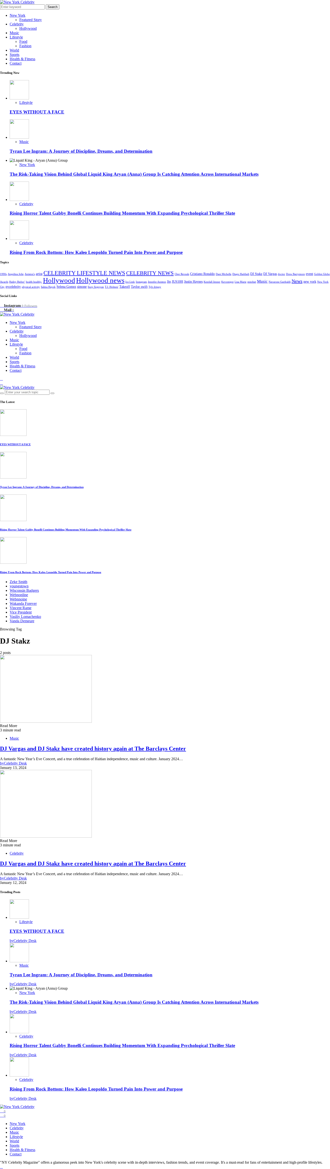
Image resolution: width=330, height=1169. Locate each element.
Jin (169, 281)
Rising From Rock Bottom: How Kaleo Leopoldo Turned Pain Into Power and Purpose (96, 252)
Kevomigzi (227, 282)
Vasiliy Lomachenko (25, 617)
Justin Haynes (193, 281)
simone (82, 286)
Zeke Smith (18, 582)
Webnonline (19, 595)
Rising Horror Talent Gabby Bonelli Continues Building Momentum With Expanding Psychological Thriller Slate (122, 213)
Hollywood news (100, 280)
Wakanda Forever (23, 603)
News (297, 281)
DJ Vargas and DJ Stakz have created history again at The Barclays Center (93, 748)
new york (309, 281)
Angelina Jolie (16, 274)
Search (52, 7)
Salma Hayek (48, 287)
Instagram (141, 282)
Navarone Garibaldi (280, 282)
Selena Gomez (66, 286)
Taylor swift (139, 286)
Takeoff (124, 286)
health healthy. (34, 282)
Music (14, 33)
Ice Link (130, 282)
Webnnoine (18, 599)
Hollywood (28, 28)
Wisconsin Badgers (24, 590)
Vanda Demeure (22, 621)
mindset (251, 282)
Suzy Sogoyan (96, 287)
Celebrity (17, 24)
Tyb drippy (155, 287)
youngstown (19, 586)
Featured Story (30, 20)
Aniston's (30, 274)
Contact (16, 63)
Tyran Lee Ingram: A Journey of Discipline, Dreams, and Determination (81, 151)
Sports (14, 55)
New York (17, 15)
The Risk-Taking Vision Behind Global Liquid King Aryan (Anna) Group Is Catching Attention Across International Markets (134, 174)
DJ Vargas (270, 274)
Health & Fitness (22, 59)
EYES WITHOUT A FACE (37, 111)
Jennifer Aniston (157, 282)
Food (23, 41)
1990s (3, 274)
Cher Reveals (182, 274)
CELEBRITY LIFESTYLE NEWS (84, 273)
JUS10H (177, 281)
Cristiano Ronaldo (202, 274)
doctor (281, 274)
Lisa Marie (240, 282)
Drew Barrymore (295, 274)
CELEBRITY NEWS (150, 273)
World (14, 50)
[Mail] (1, 383)
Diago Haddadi (240, 274)
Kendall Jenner (212, 282)
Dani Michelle (223, 274)
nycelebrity (13, 286)
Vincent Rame (20, 608)
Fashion (25, 46)
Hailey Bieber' (17, 282)
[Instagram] (1, 379)
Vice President (21, 612)
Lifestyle (16, 37)
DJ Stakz (256, 274)
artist (39, 274)
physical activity (31, 287)
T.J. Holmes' (111, 287)
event (309, 274)
